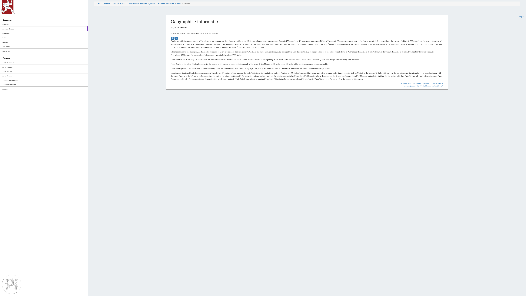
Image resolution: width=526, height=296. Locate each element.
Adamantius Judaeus (10, 80)
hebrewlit (6, 33)
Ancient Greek (8, 29)
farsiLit (5, 24)
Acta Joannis (7, 67)
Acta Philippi (7, 71)
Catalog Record (407, 83)
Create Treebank (437, 83)
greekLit (107, 4)
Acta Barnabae (8, 63)
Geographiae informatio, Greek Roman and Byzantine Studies (154, 4)
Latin (4, 38)
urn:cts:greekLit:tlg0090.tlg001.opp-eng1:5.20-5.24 (423, 86)
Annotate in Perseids (421, 83)
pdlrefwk (6, 51)
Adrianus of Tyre (9, 85)
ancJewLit (6, 46)
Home (98, 4)
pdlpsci (5, 42)
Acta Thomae (7, 76)
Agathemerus (119, 4)
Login (521, 16)
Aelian (5, 89)
